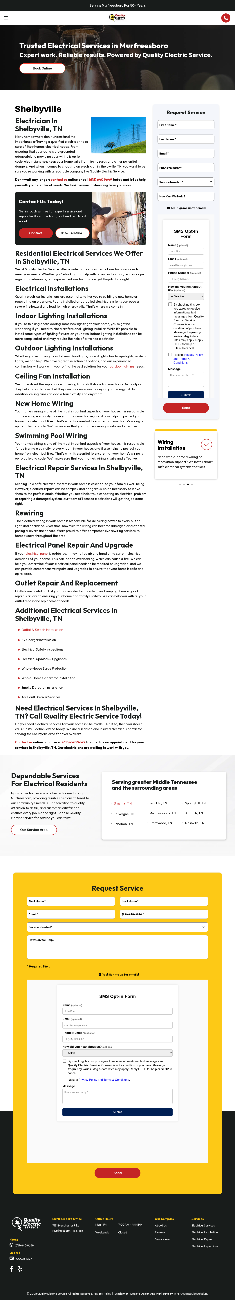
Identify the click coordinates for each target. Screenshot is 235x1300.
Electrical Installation (204, 1232)
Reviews (160, 1232)
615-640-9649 (72, 233)
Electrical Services (203, 1225)
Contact (35, 233)
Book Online (42, 68)
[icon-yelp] (21, 1269)
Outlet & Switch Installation (42, 630)
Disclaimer (121, 1293)
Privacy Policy (102, 1293)
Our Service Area (34, 830)
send (186, 408)
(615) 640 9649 (100, 179)
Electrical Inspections (204, 1246)
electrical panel (37, 553)
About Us (161, 1225)
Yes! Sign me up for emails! (189, 208)
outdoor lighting (122, 366)
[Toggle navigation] (4, 18)
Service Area (163, 1239)
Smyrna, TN (123, 803)
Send (117, 1173)
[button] (180, 484)
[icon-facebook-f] (12, 1269)
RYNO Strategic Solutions (191, 1293)
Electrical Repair (201, 1239)
